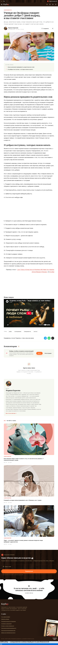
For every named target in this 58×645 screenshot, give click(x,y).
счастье (35, 331)
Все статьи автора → (11, 413)
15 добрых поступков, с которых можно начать (20, 69)
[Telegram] (45, 338)
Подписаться (29, 571)
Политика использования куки (8, 630)
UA (1, 1)
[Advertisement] (29, 210)
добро (10, 331)
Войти (39, 353)
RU (4, 1)
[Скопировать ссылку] (52, 338)
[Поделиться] (52, 28)
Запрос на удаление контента (8, 632)
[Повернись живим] (55, 639)
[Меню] (1, 4)
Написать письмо (5, 619)
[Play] (48, 1)
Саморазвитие (27, 331)
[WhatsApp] (49, 338)
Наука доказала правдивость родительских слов (21, 67)
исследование (17, 331)
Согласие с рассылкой (6, 623)
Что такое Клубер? (5, 616)
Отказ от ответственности (7, 625)
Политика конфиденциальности (8, 628)
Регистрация (48, 353)
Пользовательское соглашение (8, 621)
